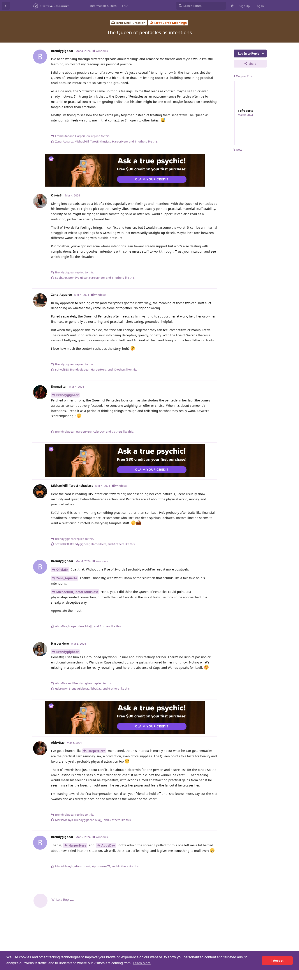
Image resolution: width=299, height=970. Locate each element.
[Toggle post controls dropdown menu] (213, 129)
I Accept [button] (277, 960)
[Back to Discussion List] (6, 6)
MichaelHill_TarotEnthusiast (77, 592)
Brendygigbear (67, 395)
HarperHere (96, 751)
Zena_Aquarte (66, 578)
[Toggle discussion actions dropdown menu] (263, 53)
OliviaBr (62, 569)
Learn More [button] (142, 963)
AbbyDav (108, 845)
